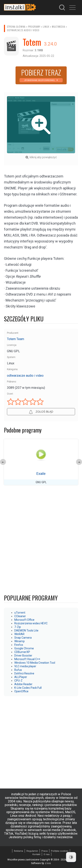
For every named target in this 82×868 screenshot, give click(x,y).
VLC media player (25, 666)
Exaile (41, 473)
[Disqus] (41, 540)
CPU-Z (18, 680)
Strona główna (16, 26)
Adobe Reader (23, 684)
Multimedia (58, 26)
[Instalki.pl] (20, 7)
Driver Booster (23, 655)
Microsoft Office (24, 619)
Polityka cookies (59, 851)
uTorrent (19, 612)
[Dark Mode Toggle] (71, 857)
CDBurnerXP (22, 652)
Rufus (18, 669)
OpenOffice (21, 691)
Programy (34, 26)
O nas (47, 854)
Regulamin (32, 851)
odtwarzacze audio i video (23, 30)
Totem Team (15, 339)
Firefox (18, 644)
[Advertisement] (41, 740)
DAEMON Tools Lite (26, 630)
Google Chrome (24, 648)
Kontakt (36, 854)
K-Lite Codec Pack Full (28, 687)
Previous (3, 462)
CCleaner (20, 616)
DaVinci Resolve (24, 673)
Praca (44, 851)
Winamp (19, 641)
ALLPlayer (20, 677)
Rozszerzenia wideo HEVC (31, 623)
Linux (46, 26)
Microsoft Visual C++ (27, 659)
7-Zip (17, 626)
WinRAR (19, 634)
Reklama (18, 851)
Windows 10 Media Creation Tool (34, 662)
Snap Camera (23, 637)
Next (79, 462)
